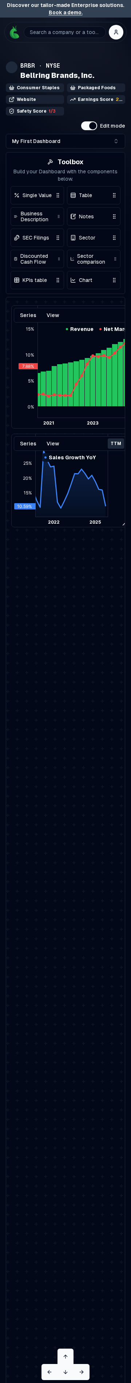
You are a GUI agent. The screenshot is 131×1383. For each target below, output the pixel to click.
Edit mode (112, 125)
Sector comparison (91, 259)
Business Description (34, 216)
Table (85, 195)
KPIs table (35, 280)
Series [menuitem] (28, 443)
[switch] (89, 125)
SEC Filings (36, 238)
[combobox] (65, 141)
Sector (87, 238)
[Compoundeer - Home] (14, 32)
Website (26, 99)
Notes (86, 216)
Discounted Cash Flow (34, 259)
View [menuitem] (53, 443)
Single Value (37, 195)
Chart (85, 280)
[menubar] (70, 443)
